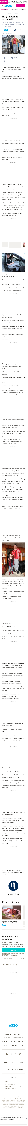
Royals (4, 1021)
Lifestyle (21, 1021)
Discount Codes (17, 1025)
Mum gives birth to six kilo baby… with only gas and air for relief (10, 902)
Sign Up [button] (20, 5)
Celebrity (22, 9)
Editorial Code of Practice (13, 1049)
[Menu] (2, 6)
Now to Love (21, 30)
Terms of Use (15, 935)
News (9, 13)
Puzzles (6, 1025)
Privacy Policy (8, 935)
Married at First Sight (13, 1014)
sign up (13, 930)
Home (3, 13)
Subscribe (9, 1046)
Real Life (15, 13)
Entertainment (18, 1018)
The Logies (14, 9)
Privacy (13, 1042)
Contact (18, 1046)
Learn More (11, 1119)
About (6, 1042)
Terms (21, 1042)
